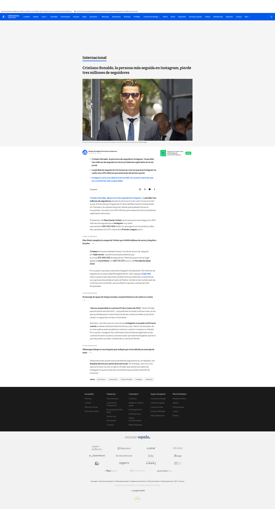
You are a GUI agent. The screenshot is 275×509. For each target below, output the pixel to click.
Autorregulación (135, 409)
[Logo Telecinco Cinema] (151, 463)
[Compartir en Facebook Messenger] (150, 189)
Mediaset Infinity (179, 398)
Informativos (101, 379)
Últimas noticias (91, 407)
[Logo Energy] (178, 455)
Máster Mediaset (135, 425)
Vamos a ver (111, 416)
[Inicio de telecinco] (3, 17)
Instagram (139, 379)
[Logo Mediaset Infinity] (97, 448)
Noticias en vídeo (92, 411)
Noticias (88, 398)
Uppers (176, 403)
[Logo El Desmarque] (97, 455)
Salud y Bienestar (158, 415)
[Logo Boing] (151, 455)
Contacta (133, 398)
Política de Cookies (153, 481)
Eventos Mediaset (158, 411)
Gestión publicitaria (167, 481)
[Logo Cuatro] (151, 448)
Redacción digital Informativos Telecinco (102, 151)
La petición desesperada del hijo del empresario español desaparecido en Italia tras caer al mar (107, 11)
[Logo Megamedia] (138, 490)
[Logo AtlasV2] (110, 471)
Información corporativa (106, 481)
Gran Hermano (112, 398)
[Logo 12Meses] (178, 463)
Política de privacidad (121, 481)
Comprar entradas (158, 398)
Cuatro (175, 411)
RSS (175, 481)
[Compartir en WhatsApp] (140, 189)
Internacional (94, 57)
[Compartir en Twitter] (145, 189)
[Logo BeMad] (97, 463)
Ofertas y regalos (158, 403)
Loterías (88, 403)
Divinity (176, 415)
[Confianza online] (137, 501)
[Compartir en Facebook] (154, 189)
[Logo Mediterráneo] (164, 471)
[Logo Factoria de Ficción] (124, 455)
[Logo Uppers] (124, 463)
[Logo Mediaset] (137, 438)
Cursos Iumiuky (157, 407)
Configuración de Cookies (138, 481)
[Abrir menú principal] (271, 17)
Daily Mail (146, 273)
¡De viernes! (111, 420)
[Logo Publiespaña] (137, 470)
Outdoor (110, 425)
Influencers (149, 379)
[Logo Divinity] (178, 448)
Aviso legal (94, 481)
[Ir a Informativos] (13, 16)
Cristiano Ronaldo (126, 379)
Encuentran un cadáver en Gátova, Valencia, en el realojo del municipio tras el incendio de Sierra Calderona (37, 11)
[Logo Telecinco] (124, 448)
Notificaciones (135, 414)
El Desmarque (178, 407)
